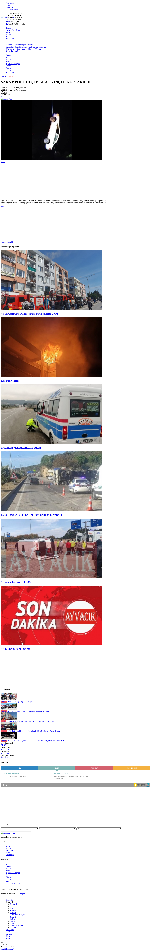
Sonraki (10, 242)
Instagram (23, 45)
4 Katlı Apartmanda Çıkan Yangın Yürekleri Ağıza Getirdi (30, 314)
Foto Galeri (10, 3)
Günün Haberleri (12, 9)
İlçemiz (8, 28)
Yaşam (8, 22)
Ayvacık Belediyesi (13, 30)
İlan (7, 24)
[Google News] (7, 99)
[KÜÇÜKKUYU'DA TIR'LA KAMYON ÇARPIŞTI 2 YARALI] (51, 510)
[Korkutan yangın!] (51, 376)
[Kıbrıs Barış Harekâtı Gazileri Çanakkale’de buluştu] (9, 709)
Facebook (9, 45)
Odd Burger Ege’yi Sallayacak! (21, 702)
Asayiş (8, 36)
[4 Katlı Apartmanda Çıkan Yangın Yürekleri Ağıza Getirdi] (51, 309)
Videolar (9, 5)
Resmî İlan (10, 39)
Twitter (16, 45)
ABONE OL (6, 758)
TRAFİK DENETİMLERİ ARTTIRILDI (21, 448)
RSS (19, 51)
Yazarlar (9, 934)
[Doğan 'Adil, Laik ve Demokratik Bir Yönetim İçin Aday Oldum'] (9, 729)
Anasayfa (4, 76)
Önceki (3, 242)
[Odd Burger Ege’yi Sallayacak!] (9, 699)
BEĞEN (4, 745)
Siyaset (8, 32)
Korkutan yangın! (10, 381)
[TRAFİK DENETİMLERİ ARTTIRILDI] (51, 443)
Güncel (8, 26)
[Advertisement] (72, 181)
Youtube (30, 45)
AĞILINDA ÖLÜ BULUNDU (15, 649)
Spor (18, 49)
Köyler (8, 34)
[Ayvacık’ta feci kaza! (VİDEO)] (51, 577)
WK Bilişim (20, 894)
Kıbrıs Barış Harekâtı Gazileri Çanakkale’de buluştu (28, 711)
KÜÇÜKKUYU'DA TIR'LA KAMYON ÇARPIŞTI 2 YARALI (31, 515)
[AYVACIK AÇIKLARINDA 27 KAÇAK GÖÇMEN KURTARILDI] (9, 739)
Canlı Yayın (10, 7)
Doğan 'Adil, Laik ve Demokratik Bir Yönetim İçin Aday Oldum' (33, 731)
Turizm (38, 49)
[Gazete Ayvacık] (8, 18)
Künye (8, 51)
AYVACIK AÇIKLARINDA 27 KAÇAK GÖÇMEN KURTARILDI (35, 741)
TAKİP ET (5, 749)
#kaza (3, 207)
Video (8, 932)
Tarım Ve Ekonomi (27, 49)
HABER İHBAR (7, 949)
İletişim (14, 51)
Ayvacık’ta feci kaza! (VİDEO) (16, 582)
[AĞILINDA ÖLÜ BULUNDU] (51, 644)
